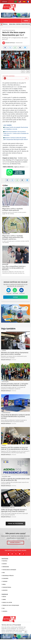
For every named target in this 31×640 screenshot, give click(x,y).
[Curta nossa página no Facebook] (8, 554)
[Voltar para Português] (15, 2)
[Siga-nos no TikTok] (23, 554)
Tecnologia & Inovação (9, 569)
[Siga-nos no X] (16, 554)
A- (23, 71)
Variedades (5, 566)
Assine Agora (15, 542)
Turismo (4, 581)
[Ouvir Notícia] (5, 78)
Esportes (4, 590)
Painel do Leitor (7, 602)
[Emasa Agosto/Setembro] (15, 15)
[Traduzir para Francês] (28, 2)
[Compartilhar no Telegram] (20, 47)
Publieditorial (6, 587)
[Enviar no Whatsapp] (15, 47)
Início (4, 596)
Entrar (5, 1)
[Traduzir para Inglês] (19, 2)
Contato (4, 611)
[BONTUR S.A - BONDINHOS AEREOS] (15, 313)
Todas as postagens (15, 523)
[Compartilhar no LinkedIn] (25, 47)
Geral (4, 584)
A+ (28, 71)
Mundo (4, 563)
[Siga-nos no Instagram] (12, 554)
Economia (5, 578)
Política (4, 560)
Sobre (4, 599)
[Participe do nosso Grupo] (15, 173)
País (3, 572)
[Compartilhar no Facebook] (5, 47)
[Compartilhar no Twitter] (10, 47)
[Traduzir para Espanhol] (24, 2)
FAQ (3, 608)
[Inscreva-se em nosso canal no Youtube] (19, 554)
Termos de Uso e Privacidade (10, 605)
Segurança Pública (8, 575)
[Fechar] (25, 632)
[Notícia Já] (15, 7)
